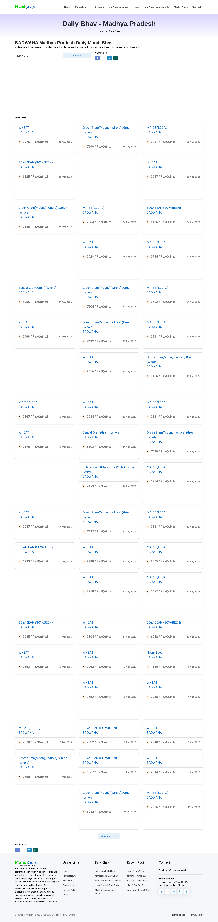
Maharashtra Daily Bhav (106, 875)
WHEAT (24, 127)
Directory (99, 7)
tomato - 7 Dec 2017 (137, 875)
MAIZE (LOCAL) (157, 127)
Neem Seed (155, 652)
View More (107, 836)
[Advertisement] (109, 91)
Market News (181, 7)
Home (67, 7)
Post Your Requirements (156, 7)
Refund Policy (69, 890)
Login (65, 894)
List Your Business (118, 7)
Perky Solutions (67, 915)
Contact (196, 7)
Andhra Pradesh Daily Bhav (108, 880)
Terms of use (178, 915)
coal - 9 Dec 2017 (135, 871)
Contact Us (68, 885)
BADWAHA (26, 132)
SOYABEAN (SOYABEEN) (36, 162)
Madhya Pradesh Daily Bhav (105, 892)
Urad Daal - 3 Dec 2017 (138, 890)
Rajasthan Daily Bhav (105, 871)
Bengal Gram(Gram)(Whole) (37, 287)
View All (77, 56)
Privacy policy (196, 915)
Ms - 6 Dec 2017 (135, 885)
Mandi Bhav (81, 7)
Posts (136, 7)
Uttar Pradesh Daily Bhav (107, 885)
